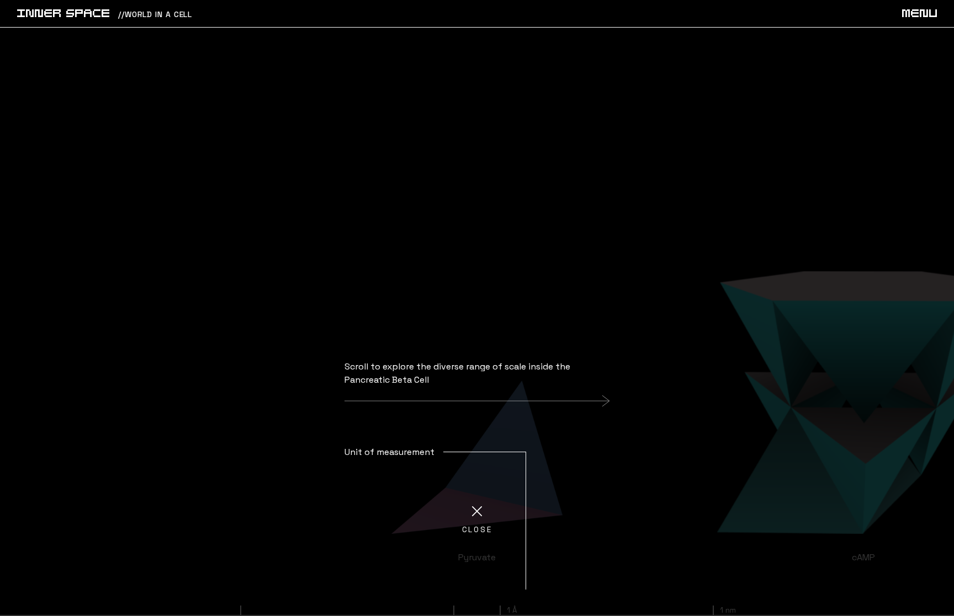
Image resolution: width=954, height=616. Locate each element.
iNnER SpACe (63, 14)
